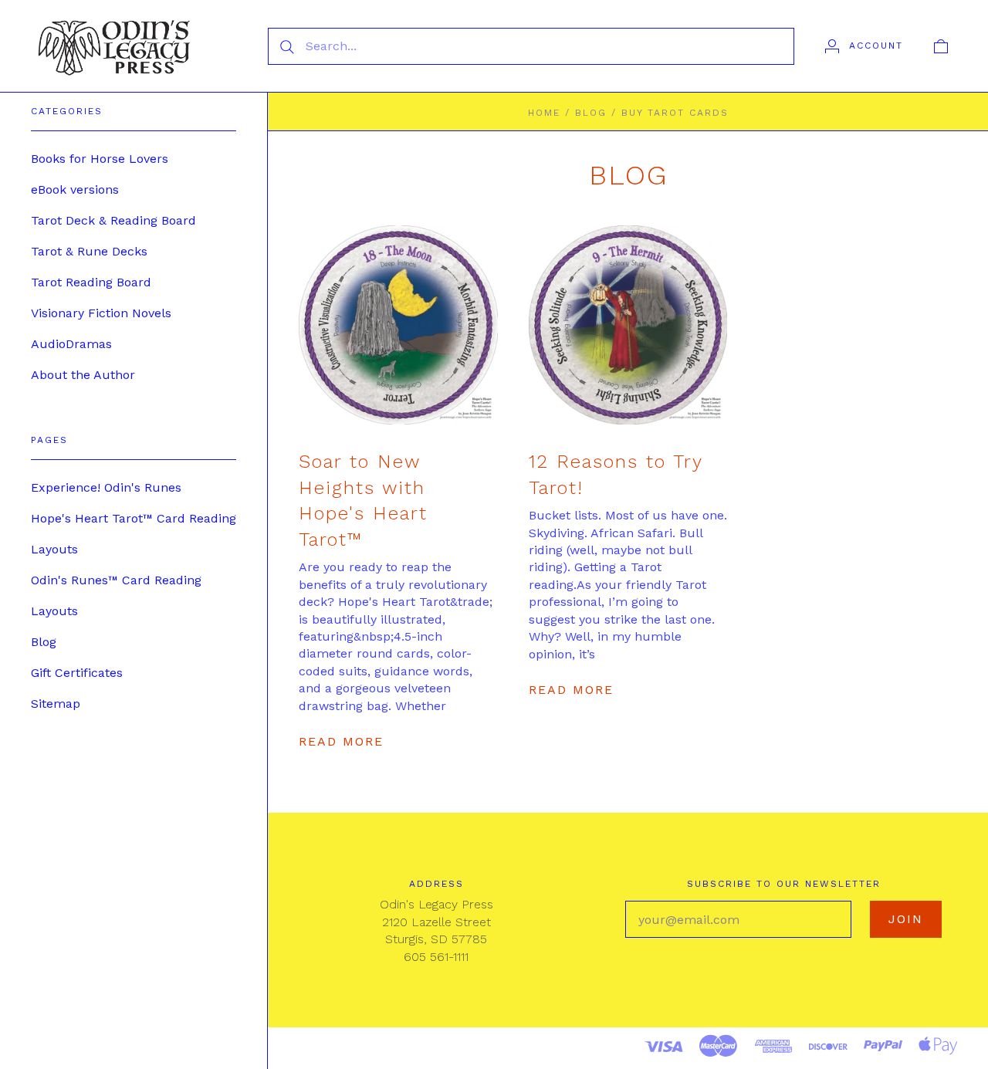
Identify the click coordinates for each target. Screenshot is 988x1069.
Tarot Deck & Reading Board (113, 220)
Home (544, 112)
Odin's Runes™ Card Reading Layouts (116, 595)
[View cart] (941, 45)
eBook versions (75, 189)
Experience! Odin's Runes (106, 487)
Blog (43, 641)
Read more (341, 741)
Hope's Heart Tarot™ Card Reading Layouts (133, 533)
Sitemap (55, 703)
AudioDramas (71, 344)
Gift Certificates (77, 672)
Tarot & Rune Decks (89, 251)
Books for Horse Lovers (99, 158)
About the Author (83, 374)
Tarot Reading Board (91, 282)
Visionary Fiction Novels (101, 313)
